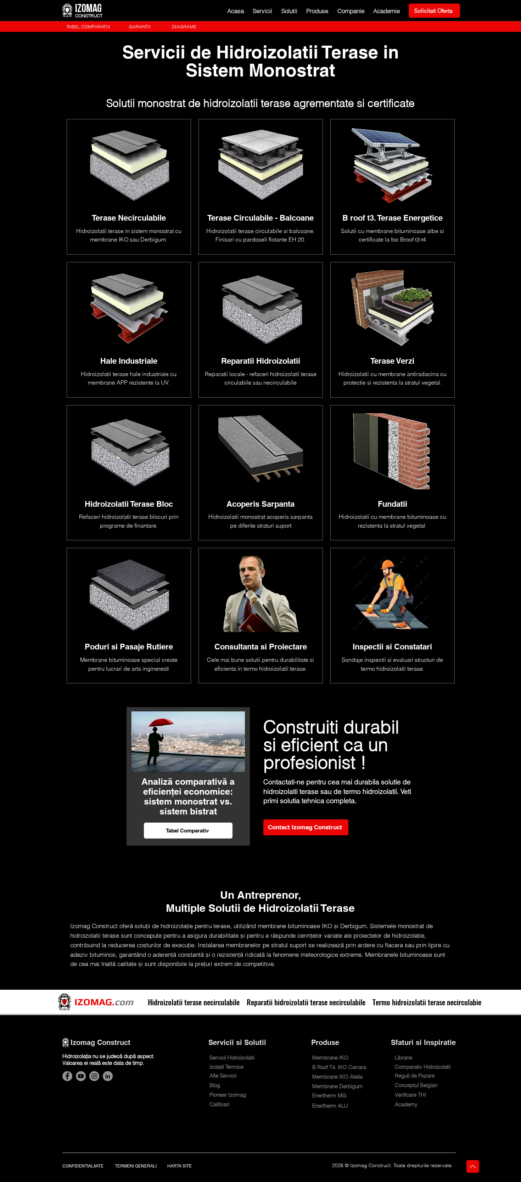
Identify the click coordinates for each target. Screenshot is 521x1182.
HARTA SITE (179, 1166)
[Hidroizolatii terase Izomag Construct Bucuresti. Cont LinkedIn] (108, 1076)
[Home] (472, 1166)
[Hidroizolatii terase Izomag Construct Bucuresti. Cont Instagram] (94, 1076)
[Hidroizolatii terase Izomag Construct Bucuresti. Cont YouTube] (81, 1076)
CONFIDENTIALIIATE (82, 1166)
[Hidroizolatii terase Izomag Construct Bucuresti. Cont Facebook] (67, 1076)
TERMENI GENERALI (136, 1166)
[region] (129, 187)
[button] (262, 10)
